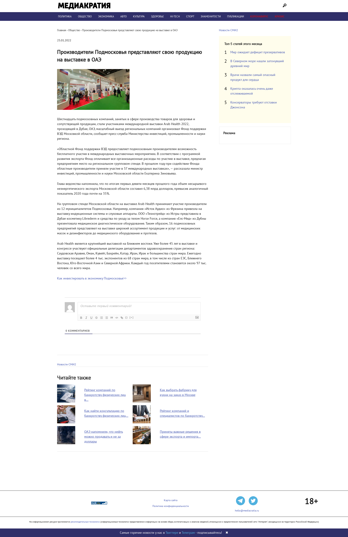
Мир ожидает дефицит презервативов (257, 52)
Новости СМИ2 (66, 364)
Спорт (190, 16)
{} (126, 317)
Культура (139, 16)
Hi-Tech (175, 16)
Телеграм (188, 533)
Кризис (280, 16)
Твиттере (171, 533)
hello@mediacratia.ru (247, 510)
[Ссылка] (121, 318)
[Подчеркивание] (91, 318)
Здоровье (157, 16)
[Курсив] (86, 318)
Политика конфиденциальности (170, 506)
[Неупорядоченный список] (106, 318)
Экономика (106, 16)
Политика (65, 16)
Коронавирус (259, 16)
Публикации (235, 16)
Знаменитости (211, 16)
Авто (123, 16)
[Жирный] (81, 318)
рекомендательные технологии (85, 522)
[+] (132, 317)
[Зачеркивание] (96, 318)
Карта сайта (170, 500)
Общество (85, 16)
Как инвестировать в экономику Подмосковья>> (92, 278)
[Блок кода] (116, 318)
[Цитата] (111, 318)
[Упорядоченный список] (101, 318)
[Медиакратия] (84, 6)
